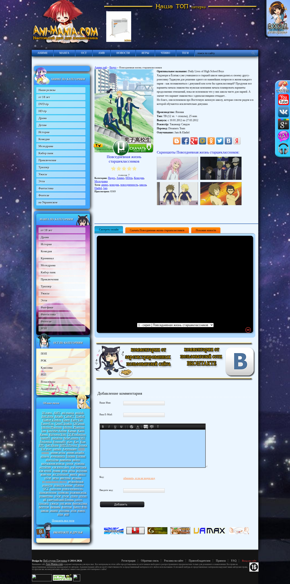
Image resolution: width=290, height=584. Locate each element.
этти (73, 510)
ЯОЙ (44, 328)
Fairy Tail (77, 420)
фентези (44, 507)
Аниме (120, 178)
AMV (56, 412)
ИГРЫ (145, 53)
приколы (63, 492)
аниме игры (58, 452)
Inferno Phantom (51, 427)
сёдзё (57, 496)
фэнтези (67, 507)
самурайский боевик (61, 499)
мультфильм (75, 481)
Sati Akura (52, 445)
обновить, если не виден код (139, 478)
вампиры (65, 459)
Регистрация (128, 560)
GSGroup (79, 423)
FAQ (234, 560)
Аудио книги (49, 388)
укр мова (65, 503)
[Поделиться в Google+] (194, 140)
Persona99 (59, 441)
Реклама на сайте (173, 560)
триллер (44, 503)
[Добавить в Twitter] (219, 140)
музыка (76, 478)
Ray (76, 441)
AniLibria (47, 416)
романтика (46, 496)
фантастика (79, 503)
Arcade (59, 416)
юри (60, 514)
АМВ (101, 53)
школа (44, 510)
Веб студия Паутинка (55, 560)
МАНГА (64, 53)
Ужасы (43, 174)
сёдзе (65, 496)
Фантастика (46, 188)
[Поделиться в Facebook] (185, 140)
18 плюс (47, 412)
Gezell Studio (63, 423)
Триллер (44, 167)
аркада (45, 456)
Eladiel (80, 416)
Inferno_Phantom (73, 427)
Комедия (44, 139)
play (69, 441)
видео (76, 459)
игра (64, 470)
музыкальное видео (54, 481)
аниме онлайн (75, 452)
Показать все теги (63, 520)
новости (47, 485)
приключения (47, 492)
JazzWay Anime (57, 431)
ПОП (44, 353)
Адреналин (70, 449)
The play (46, 449)
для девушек (78, 467)
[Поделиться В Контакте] (228, 140)
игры (72, 470)
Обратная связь (150, 560)
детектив (45, 467)
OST (82, 438)
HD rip (43, 111)
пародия (55, 488)
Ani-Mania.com (54, 564)
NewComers (71, 438)
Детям (42, 125)
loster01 (46, 438)
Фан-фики (47, 307)
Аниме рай (100, 67)
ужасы (54, 503)
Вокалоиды (48, 381)
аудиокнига (58, 456)
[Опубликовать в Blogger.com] (176, 140)
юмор (81, 510)
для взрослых (60, 467)
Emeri (66, 420)
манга (73, 474)
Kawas (44, 434)
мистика (65, 478)
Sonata (83, 445)
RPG (41, 445)
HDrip (129, 178)
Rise (83, 441)
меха (56, 478)
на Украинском (48, 202)
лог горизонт (60, 474)
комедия (46, 474)
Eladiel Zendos (52, 420)
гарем (69, 463)
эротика (64, 510)
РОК (43, 360)
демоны (80, 463)
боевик (70, 456)
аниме (45, 452)
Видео (112, 67)
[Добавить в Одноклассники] (211, 140)
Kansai (72, 431)
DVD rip (44, 104)
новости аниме (63, 485)
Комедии (139, 178)
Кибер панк (46, 153)
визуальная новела (53, 463)
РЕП (43, 374)
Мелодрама (46, 146)
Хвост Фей (80, 507)
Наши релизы (47, 90)
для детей (45, 470)
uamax (57, 449)
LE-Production (77, 434)
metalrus (57, 438)
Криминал (47, 258)
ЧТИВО (165, 53)
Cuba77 (69, 416)
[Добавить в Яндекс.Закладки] (237, 140)
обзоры (79, 485)
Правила (221, 560)
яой (66, 514)
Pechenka (46, 441)
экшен (54, 510)
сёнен (74, 496)
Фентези (44, 195)
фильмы (55, 507)
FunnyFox (47, 423)
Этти (42, 181)
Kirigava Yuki (57, 434)
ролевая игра (78, 492)
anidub (79, 412)
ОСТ (84, 53)
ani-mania (68, 412)
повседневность (72, 488)
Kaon (81, 431)
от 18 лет (44, 97)
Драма (43, 118)
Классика (47, 367)
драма (56, 470)
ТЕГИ (185, 53)
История (44, 132)
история (81, 470)
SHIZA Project (68, 445)
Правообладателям (199, 560)
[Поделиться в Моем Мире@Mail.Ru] (202, 140)
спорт (78, 499)
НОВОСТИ (123, 53)
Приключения (47, 160)
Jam (43, 431)
